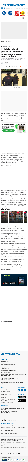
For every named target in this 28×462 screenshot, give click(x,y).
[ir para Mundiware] (6, 454)
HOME (2, 41)
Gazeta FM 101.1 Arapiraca (7, 396)
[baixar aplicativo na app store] (13, 283)
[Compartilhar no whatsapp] (12, 460)
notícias (8, 41)
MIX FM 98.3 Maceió (5, 391)
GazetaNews (4, 400)
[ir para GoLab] (16, 454)
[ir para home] (14, 5)
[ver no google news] (24, 460)
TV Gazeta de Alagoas (6, 393)
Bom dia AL (16, 8)
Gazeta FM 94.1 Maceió (6, 394)
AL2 (22, 8)
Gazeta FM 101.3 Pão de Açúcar (8, 399)
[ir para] (22, 397)
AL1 (19, 8)
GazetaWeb (4, 397)
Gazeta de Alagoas (5, 389)
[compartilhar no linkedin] (18, 460)
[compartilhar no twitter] (9, 460)
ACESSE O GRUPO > (8, 130)
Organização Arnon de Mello (7, 402)
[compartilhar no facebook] (15, 460)
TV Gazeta (26, 8)
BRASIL (12, 41)
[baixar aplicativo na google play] (6, 283)
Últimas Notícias (9, 8)
